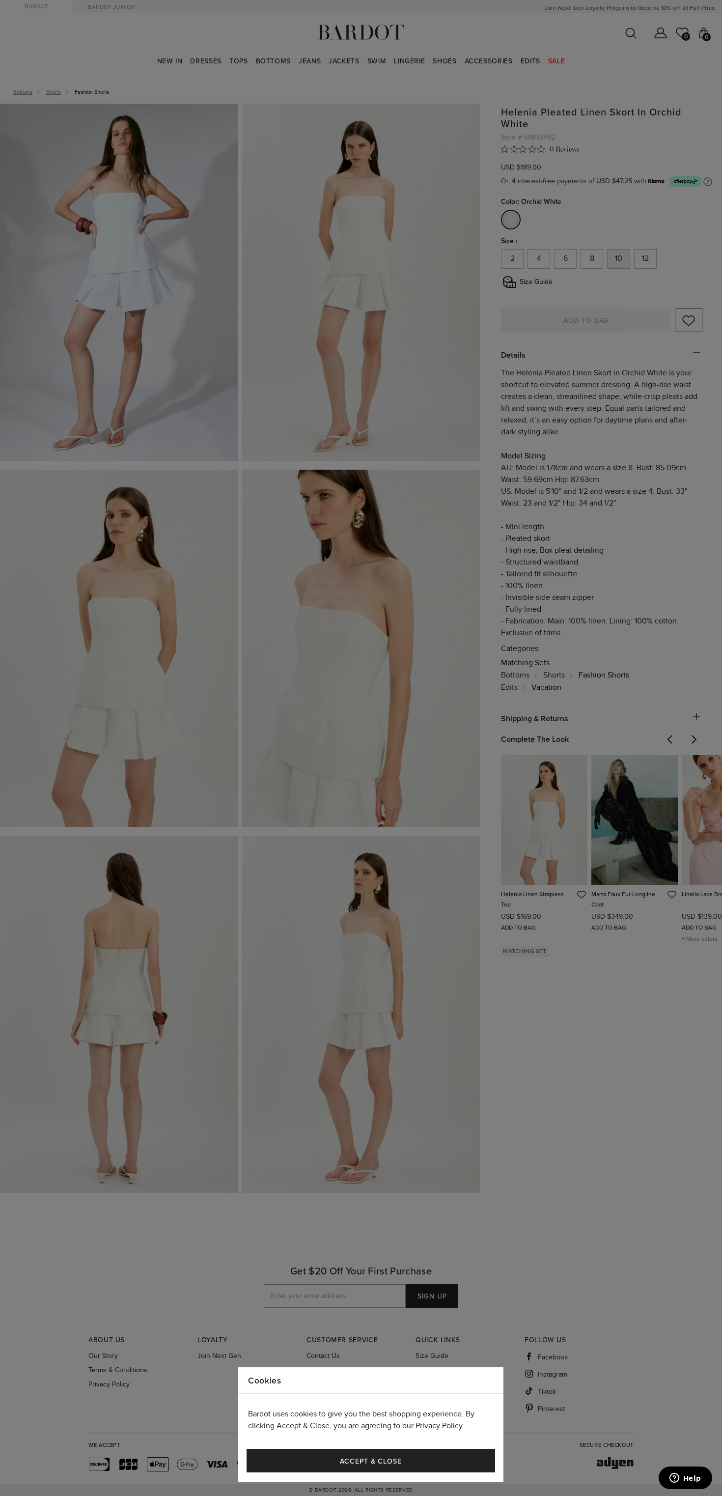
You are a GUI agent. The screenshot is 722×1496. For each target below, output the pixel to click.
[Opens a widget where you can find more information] (685, 1479)
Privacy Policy (439, 1426)
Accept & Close (371, 1461)
